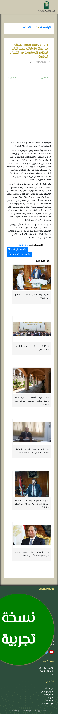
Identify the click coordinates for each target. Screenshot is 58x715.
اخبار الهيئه (30, 27)
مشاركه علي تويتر (18, 249)
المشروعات (48, 694)
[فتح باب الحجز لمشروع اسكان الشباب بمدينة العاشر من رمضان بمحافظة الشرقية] (31, 484)
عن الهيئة (49, 688)
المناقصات (49, 700)
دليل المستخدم (47, 703)
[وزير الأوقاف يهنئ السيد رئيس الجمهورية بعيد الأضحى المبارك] (31, 535)
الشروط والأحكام (46, 668)
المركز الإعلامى (47, 691)
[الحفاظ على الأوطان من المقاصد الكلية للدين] (31, 329)
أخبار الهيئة (23, 245)
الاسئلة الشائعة (46, 671)
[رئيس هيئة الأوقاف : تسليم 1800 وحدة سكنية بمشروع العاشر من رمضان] (31, 380)
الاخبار (50, 674)
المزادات (50, 697)
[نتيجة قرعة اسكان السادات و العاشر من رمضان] (31, 277)
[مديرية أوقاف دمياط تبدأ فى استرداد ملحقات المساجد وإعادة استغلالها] (31, 432)
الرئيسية (45, 27)
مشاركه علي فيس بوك (20, 254)
